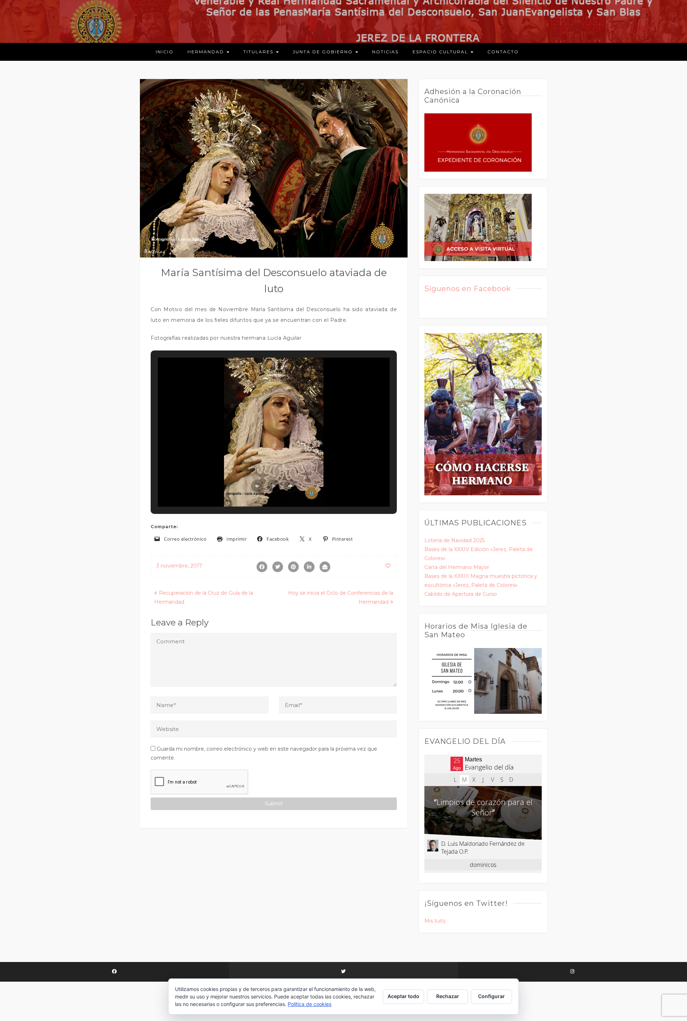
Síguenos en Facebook (467, 288)
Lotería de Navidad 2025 (454, 540)
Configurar (491, 996)
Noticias (385, 51)
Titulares (259, 51)
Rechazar (447, 996)
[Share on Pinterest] (293, 566)
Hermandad (206, 51)
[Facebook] (114, 972)
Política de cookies (309, 1004)
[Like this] (388, 566)
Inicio (165, 51)
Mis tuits (434, 921)
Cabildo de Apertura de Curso (460, 594)
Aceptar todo (403, 996)
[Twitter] (343, 972)
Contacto (503, 51)
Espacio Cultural (441, 51)
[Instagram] (572, 972)
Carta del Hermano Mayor (456, 567)
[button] (257, 486)
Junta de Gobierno (324, 51)
